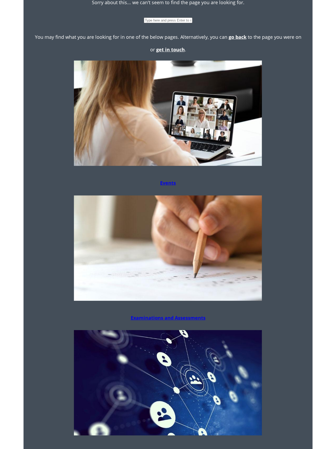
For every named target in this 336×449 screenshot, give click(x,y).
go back (237, 37)
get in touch (170, 49)
